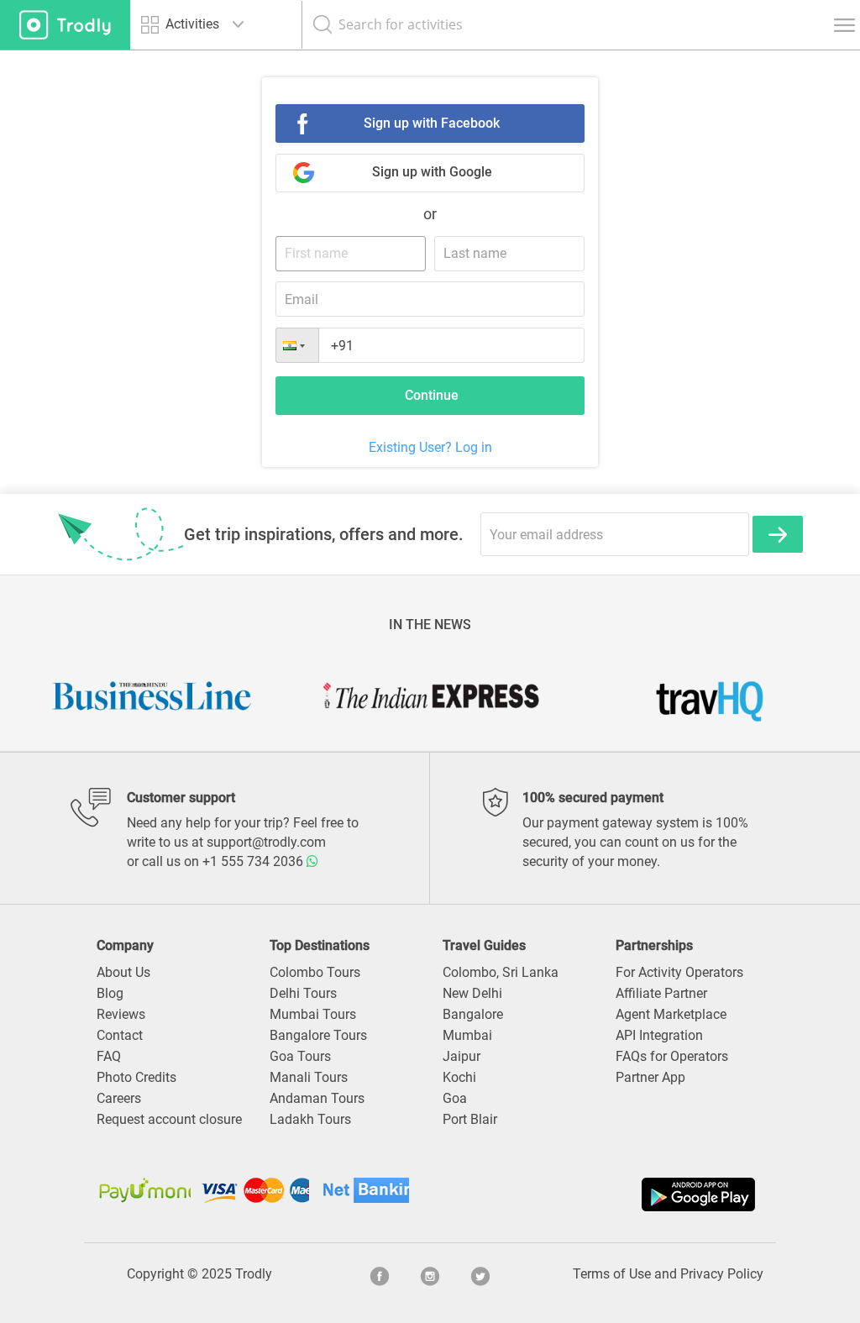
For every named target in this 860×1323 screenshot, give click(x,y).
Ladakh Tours (310, 1119)
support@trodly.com (266, 842)
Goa (455, 1098)
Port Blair (470, 1119)
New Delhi (472, 993)
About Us (123, 972)
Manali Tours (309, 1077)
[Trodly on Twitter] (480, 1274)
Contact (120, 1035)
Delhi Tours (303, 993)
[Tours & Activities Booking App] (594, 1194)
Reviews (121, 1014)
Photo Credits (136, 1077)
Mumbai (467, 1035)
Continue (432, 395)
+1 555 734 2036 (254, 861)
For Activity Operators (679, 972)
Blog (110, 993)
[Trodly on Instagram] (430, 1274)
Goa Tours (300, 1056)
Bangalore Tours (318, 1035)
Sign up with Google (432, 172)
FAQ (109, 1056)
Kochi (459, 1077)
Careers (119, 1098)
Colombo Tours (315, 972)
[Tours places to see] (65, 25)
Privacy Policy (721, 1274)
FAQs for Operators (672, 1056)
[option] (152, 696)
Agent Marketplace (671, 1014)
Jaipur (461, 1056)
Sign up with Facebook (432, 123)
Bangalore (473, 1014)
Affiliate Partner (661, 993)
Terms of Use (612, 1274)
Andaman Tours (317, 1098)
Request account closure (169, 1119)
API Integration (659, 1035)
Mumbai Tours (313, 1014)
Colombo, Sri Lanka (500, 972)
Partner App (650, 1077)
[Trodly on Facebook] (379, 1274)
